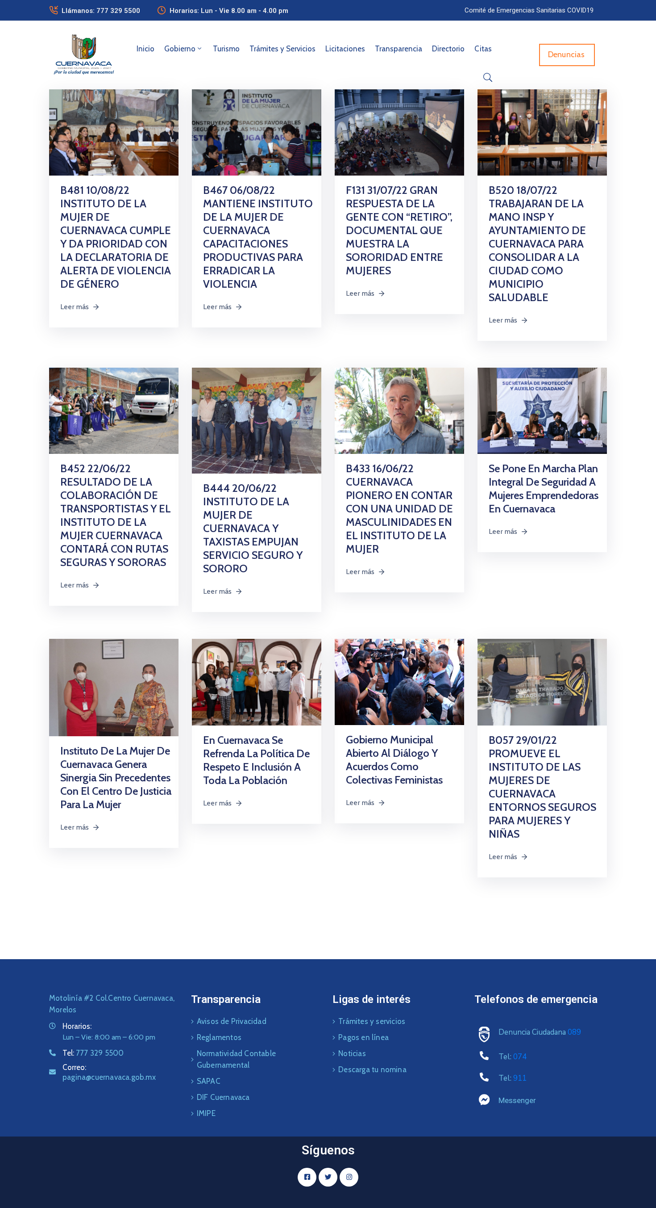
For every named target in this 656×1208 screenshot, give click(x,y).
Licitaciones (345, 48)
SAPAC (208, 1081)
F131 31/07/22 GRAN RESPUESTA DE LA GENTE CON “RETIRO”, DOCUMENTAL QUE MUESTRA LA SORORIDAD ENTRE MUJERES (399, 230)
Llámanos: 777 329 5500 (101, 11)
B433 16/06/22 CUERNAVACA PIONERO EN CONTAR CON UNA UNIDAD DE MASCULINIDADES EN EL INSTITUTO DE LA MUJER (399, 508)
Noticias (352, 1053)
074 (520, 1057)
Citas (483, 48)
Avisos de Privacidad (231, 1021)
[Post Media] (114, 131)
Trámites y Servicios (282, 48)
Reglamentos (219, 1037)
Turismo (226, 48)
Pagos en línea (363, 1037)
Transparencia (398, 48)
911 (520, 1078)
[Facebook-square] (307, 1177)
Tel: (93, 1053)
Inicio (145, 48)
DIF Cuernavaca (223, 1097)
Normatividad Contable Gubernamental (236, 1059)
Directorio (448, 48)
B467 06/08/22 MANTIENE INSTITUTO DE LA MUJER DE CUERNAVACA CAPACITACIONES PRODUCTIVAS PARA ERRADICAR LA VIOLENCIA (258, 237)
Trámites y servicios (371, 1021)
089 (574, 1032)
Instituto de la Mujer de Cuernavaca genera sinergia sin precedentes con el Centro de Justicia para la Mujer (115, 777)
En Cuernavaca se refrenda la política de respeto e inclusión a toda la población (256, 760)
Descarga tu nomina (372, 1069)
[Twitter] (328, 1177)
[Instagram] (349, 1177)
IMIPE (206, 1113)
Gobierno (179, 48)
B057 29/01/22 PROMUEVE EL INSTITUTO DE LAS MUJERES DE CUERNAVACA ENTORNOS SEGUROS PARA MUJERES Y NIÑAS (542, 787)
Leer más (74, 306)
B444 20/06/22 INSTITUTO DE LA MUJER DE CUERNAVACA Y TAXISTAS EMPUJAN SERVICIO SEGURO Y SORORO (253, 528)
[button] (529, 10)
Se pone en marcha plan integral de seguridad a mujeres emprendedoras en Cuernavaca (543, 488)
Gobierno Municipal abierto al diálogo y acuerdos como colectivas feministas (394, 759)
